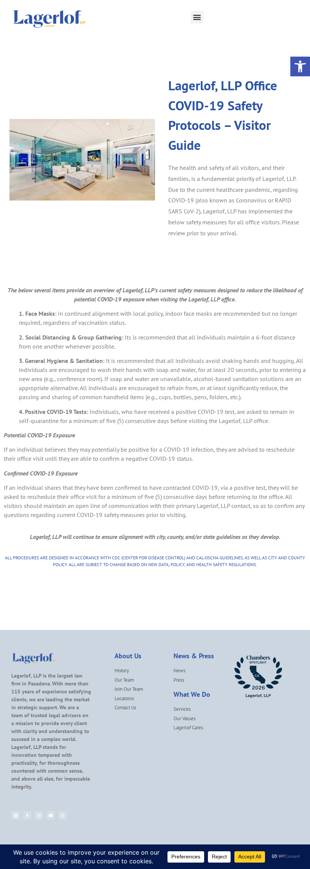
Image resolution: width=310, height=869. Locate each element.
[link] (300, 66)
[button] (197, 17)
